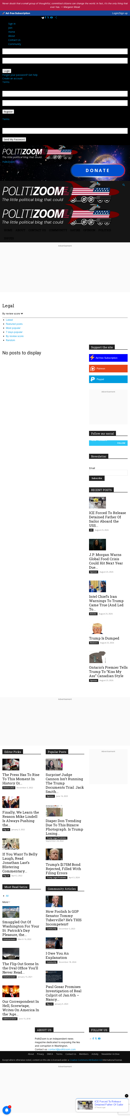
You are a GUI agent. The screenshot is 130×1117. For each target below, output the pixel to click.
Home (8, 230)
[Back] (56, 17)
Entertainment (9, 939)
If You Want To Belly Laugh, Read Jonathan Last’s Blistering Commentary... (20, 862)
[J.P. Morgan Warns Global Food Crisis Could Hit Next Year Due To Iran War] (108, 544)
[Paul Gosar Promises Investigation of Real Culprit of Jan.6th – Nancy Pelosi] (65, 976)
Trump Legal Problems (56, 838)
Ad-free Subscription (17, 13)
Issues (9, 238)
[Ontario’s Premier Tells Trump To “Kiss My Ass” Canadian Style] (108, 657)
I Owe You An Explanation (57, 955)
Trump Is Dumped (104, 638)
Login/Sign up (120, 13)
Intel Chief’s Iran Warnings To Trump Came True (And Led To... (106, 603)
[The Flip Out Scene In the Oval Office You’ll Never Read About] (21, 954)
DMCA (50, 1054)
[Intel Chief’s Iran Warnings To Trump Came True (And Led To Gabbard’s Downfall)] (108, 586)
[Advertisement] (65, 271)
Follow (121, 443)
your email (8, 98)
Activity (95, 1054)
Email (92, 468)
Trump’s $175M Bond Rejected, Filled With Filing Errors (63, 868)
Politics (104, 230)
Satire (75, 230)
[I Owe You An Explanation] (65, 943)
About (20, 230)
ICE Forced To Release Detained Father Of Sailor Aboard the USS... (107, 519)
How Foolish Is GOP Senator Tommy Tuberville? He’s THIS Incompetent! (64, 917)
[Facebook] (46, 17)
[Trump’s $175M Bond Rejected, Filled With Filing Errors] (65, 854)
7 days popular (14, 332)
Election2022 (8, 787)
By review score (15, 336)
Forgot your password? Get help (20, 74)
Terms (5, 82)
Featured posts (14, 323)
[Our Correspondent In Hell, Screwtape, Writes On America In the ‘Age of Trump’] (21, 991)
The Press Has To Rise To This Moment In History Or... (20, 778)
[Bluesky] (43, 17)
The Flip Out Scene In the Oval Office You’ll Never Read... (20, 968)
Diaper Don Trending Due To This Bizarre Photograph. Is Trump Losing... (64, 827)
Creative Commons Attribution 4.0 (85, 1060)
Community (58, 230)
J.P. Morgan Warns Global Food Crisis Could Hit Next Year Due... (106, 561)
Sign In (12, 23)
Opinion (89, 230)
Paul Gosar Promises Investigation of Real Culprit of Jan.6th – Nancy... (63, 993)
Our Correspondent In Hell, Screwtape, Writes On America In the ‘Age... (20, 1007)
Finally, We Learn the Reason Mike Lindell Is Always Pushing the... (20, 818)
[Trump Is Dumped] (108, 628)
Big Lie (6, 829)
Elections (94, 643)
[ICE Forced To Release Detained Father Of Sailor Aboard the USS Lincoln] (108, 502)
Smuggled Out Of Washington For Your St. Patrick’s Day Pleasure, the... (20, 928)
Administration (9, 1019)
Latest (9, 319)
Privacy (40, 1054)
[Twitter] (48, 17)
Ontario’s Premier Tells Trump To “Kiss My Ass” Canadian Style (108, 671)
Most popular (13, 327)
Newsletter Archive (111, 1054)
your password (10, 67)
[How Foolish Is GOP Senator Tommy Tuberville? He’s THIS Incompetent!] (65, 901)
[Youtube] (51, 17)
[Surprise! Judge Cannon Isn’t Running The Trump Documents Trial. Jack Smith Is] (65, 764)
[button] (124, 185)
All (7, 895)
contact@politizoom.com (62, 1049)
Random (10, 340)
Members (83, 1054)
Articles (93, 614)
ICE (91, 530)
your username (10, 56)
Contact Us (37, 230)
